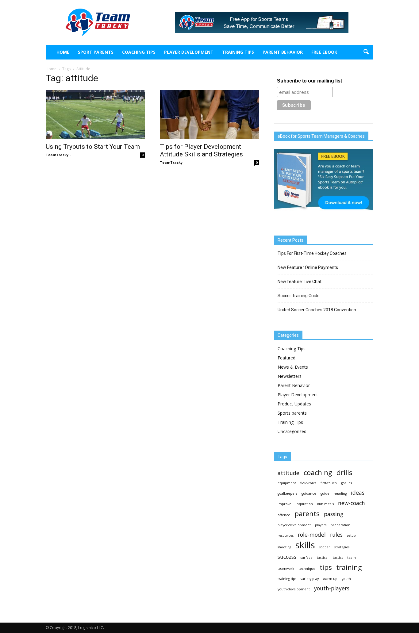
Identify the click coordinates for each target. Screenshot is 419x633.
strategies (341, 547)
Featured (286, 358)
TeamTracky (57, 154)
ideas (357, 492)
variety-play (310, 579)
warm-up (330, 579)
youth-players (331, 588)
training (349, 567)
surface (307, 557)
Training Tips (238, 52)
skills (305, 545)
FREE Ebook (324, 52)
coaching (318, 472)
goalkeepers (287, 493)
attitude (288, 473)
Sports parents (292, 413)
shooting (284, 547)
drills (344, 472)
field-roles (308, 483)
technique (306, 568)
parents (307, 513)
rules (336, 534)
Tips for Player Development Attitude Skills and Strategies (201, 150)
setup (351, 535)
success (287, 557)
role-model (312, 534)
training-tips (287, 579)
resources (286, 535)
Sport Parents (95, 52)
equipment (287, 483)
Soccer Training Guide (299, 295)
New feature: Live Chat (299, 281)
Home (62, 52)
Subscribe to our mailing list (309, 80)
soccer (324, 547)
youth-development (294, 589)
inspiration (304, 504)
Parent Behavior (283, 52)
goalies (346, 483)
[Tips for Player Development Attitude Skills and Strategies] (209, 114)
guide (325, 493)
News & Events (293, 367)
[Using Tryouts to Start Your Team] (95, 114)
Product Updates (294, 404)
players (320, 525)
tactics (338, 557)
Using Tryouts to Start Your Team (93, 146)
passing (333, 514)
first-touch (329, 483)
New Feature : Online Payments (308, 267)
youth (346, 579)
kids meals (325, 504)
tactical (323, 557)
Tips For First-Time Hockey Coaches (312, 253)
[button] (366, 52)
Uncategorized (292, 431)
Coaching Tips (139, 52)
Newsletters (290, 376)
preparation (340, 525)
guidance (309, 493)
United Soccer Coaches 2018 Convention (317, 309)
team (351, 557)
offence (284, 515)
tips (326, 567)
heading (340, 493)
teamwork (286, 568)
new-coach (351, 503)
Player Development (188, 52)
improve (284, 504)
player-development (294, 525)
